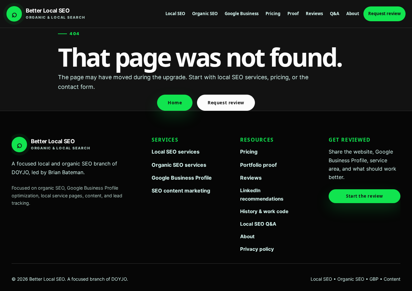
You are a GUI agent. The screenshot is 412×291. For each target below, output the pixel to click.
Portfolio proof (258, 165)
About (352, 13)
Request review (384, 13)
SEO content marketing (181, 190)
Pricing (273, 13)
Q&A (334, 13)
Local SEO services (176, 151)
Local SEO (175, 13)
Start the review (364, 196)
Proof (293, 13)
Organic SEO (205, 13)
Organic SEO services (179, 165)
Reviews (314, 13)
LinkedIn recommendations (262, 194)
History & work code (264, 211)
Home (175, 102)
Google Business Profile (182, 177)
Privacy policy (257, 249)
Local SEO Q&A (258, 224)
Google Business (241, 13)
